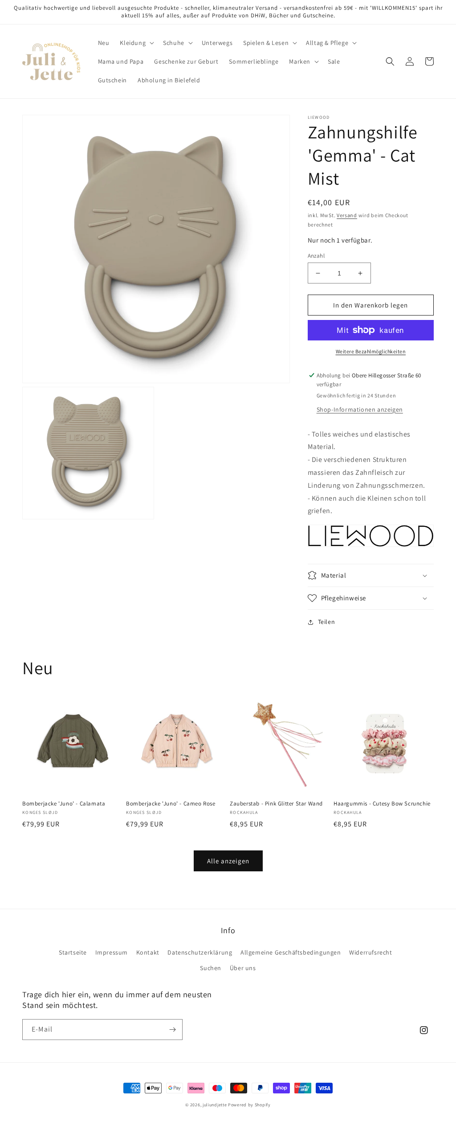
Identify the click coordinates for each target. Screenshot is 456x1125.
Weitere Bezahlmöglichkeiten (371, 351)
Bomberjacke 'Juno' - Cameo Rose (171, 803)
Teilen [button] (326, 622)
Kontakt (147, 952)
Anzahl (316, 255)
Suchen (210, 968)
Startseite (73, 952)
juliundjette (215, 1105)
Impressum (111, 952)
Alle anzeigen (228, 861)
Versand (347, 215)
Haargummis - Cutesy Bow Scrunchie (382, 803)
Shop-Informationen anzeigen (360, 409)
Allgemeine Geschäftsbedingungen (290, 952)
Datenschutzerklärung (199, 952)
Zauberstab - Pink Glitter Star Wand (276, 803)
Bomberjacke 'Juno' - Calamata (63, 803)
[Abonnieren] (172, 1029)
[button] (136, 42)
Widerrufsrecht (370, 952)
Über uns (243, 968)
